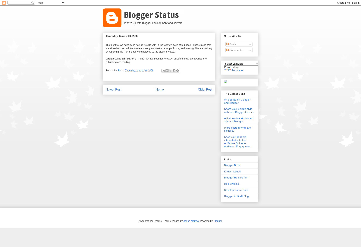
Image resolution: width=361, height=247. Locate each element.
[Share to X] (170, 70)
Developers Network (236, 189)
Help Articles (231, 183)
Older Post (205, 89)
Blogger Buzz (232, 165)
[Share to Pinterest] (177, 70)
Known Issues (232, 171)
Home (160, 89)
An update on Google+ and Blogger (237, 101)
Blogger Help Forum (236, 177)
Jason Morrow (191, 221)
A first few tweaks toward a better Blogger (238, 120)
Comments (235, 50)
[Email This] (163, 70)
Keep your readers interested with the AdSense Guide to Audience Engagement (237, 141)
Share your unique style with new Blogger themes (239, 110)
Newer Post (113, 89)
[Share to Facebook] (174, 70)
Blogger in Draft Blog (236, 196)
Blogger (218, 221)
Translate (237, 70)
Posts (232, 44)
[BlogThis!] (167, 70)
